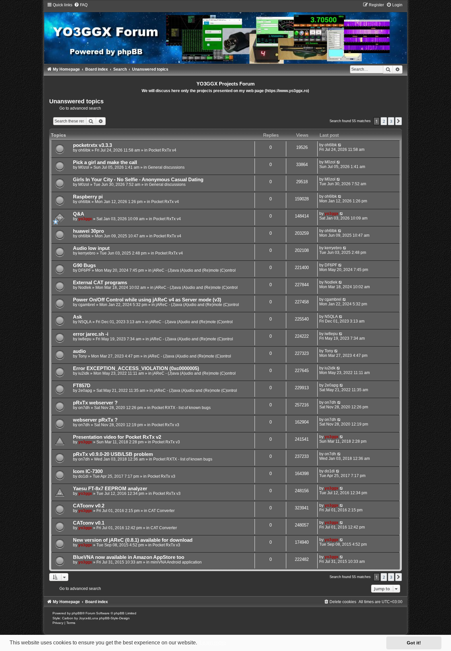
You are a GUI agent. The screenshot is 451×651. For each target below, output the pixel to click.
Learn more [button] (212, 642)
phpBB (77, 613)
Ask (77, 317)
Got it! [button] (414, 642)
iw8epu (84, 339)
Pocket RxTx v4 (162, 150)
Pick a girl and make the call (105, 162)
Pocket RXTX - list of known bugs (181, 407)
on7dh (84, 407)
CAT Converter (161, 510)
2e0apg (85, 390)
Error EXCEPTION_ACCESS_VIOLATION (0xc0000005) (136, 368)
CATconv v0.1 (88, 523)
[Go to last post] (340, 145)
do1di (83, 476)
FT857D (81, 385)
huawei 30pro (88, 231)
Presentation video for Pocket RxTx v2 (117, 437)
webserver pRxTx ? (95, 420)
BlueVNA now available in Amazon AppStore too (128, 557)
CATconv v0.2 (88, 505)
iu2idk (83, 373)
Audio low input (91, 248)
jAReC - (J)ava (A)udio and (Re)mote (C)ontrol (194, 270)
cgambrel (86, 304)
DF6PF (84, 270)
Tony (82, 356)
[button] (398, 121)
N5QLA (84, 322)
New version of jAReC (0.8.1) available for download (132, 540)
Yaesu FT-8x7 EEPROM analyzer (110, 488)
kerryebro (86, 253)
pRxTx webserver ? (95, 402)
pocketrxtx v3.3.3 (92, 145)
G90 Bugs (84, 265)
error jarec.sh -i (90, 334)
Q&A (78, 214)
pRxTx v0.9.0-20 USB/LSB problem (113, 454)
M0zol (83, 167)
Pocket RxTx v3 (165, 425)
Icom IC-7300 (88, 471)
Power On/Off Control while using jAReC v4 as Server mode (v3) (147, 299)
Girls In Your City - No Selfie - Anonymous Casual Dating (138, 179)
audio (79, 351)
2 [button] (384, 121)
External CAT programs (100, 282)
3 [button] (391, 121)
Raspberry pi (88, 196)
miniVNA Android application (176, 562)
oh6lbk (84, 150)
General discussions (166, 167)
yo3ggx (85, 219)
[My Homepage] (225, 33)
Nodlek (84, 287)
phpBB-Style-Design (114, 618)
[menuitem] (80, 5)
